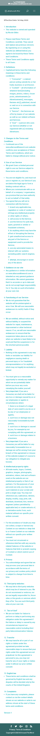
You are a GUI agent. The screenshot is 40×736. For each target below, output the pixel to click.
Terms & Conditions (23, 729)
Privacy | (12, 729)
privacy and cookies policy (20, 571)
